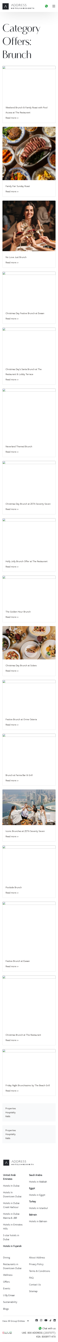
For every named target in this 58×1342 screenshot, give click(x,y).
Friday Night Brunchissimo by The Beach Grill (28, 1085)
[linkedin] (55, 1320)
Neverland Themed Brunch (19, 446)
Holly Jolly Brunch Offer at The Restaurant (26, 561)
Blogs (6, 1309)
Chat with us (49, 1328)
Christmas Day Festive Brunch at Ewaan (25, 313)
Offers (6, 1282)
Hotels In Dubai (11, 1186)
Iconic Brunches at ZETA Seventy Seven (25, 831)
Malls (7, 1116)
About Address (37, 1257)
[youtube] (46, 1320)
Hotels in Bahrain (38, 1221)
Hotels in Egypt (37, 1195)
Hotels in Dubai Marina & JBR (11, 1216)
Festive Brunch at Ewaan (18, 961)
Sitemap (33, 1291)
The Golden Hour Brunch (18, 611)
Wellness (8, 1275)
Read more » (12, 117)
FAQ (31, 1278)
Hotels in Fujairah (12, 1246)
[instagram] (41, 1320)
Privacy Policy (36, 1264)
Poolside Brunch (14, 887)
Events (6, 1288)
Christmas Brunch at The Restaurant (23, 1034)
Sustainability (10, 1302)
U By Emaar (9, 1295)
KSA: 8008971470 (46, 1336)
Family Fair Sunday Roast (18, 186)
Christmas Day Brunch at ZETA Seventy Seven (28, 503)
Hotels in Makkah (38, 1181)
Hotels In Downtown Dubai (12, 1194)
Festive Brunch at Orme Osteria (21, 719)
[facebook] (37, 1320)
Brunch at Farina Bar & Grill (19, 775)
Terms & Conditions (39, 1271)
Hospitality (10, 1112)
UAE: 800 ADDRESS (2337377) (39, 1333)
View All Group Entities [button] (13, 1321)
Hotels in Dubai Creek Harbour (11, 1205)
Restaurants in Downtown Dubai (12, 1266)
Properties (10, 1108)
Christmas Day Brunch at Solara (21, 665)
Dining (6, 1257)
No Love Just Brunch (16, 257)
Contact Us (35, 1284)
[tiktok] (50, 1320)
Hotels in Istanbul (38, 1208)
